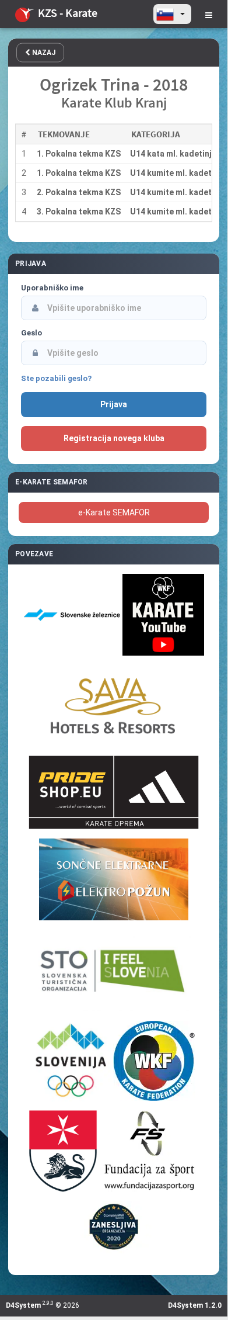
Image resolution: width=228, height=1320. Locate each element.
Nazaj (42, 52)
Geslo (31, 332)
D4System (23, 1305)
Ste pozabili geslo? (56, 378)
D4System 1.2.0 (195, 1305)
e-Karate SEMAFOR (114, 512)
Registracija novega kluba (114, 438)
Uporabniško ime (52, 287)
